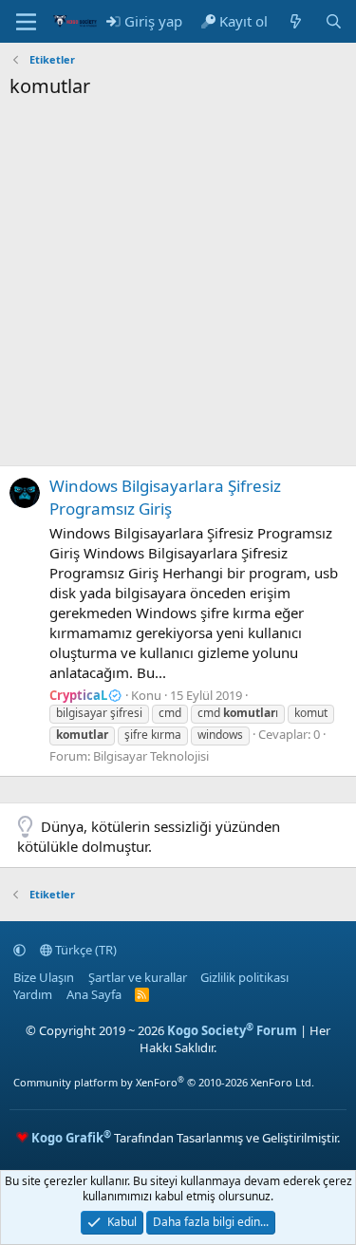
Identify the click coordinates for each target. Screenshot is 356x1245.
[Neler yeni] (295, 21)
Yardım (32, 994)
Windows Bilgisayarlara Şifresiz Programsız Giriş (165, 497)
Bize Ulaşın (43, 977)
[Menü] (26, 22)
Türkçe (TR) (84, 949)
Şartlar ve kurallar (137, 977)
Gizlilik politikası (244, 977)
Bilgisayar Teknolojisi (151, 755)
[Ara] (333, 21)
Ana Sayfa (94, 994)
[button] (19, 949)
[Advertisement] (178, 287)
